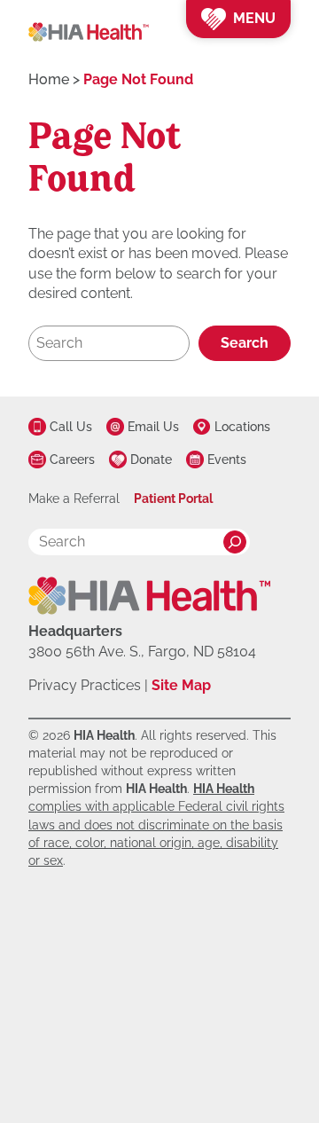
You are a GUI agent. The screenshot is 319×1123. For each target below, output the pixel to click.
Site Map (181, 685)
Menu (254, 18)
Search (244, 342)
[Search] (234, 542)
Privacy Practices (84, 685)
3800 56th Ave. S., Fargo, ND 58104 (142, 651)
